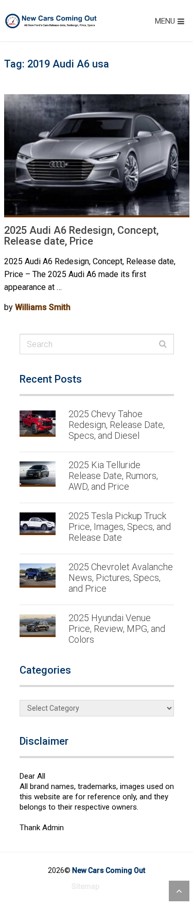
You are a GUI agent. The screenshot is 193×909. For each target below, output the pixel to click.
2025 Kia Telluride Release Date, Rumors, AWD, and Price (113, 475)
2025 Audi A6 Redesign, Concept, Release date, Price (81, 235)
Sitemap (85, 886)
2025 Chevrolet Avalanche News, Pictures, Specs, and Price (120, 577)
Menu (165, 21)
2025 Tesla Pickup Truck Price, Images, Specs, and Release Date (119, 526)
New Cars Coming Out (108, 870)
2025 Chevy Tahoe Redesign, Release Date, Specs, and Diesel (116, 424)
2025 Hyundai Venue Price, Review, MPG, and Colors (116, 628)
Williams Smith (43, 307)
